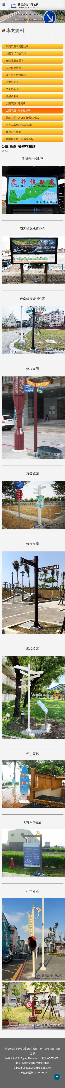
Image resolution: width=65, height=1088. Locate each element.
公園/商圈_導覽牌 (16, 103)
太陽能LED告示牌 (16, 53)
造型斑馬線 (12, 82)
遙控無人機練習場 (16, 75)
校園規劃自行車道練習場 (20, 139)
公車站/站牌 (12, 89)
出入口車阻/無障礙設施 (19, 124)
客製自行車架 (13, 132)
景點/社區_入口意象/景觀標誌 (22, 117)
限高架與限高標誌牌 (17, 46)
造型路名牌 (12, 96)
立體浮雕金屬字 (15, 60)
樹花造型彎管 (13, 67)
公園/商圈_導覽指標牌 (18, 110)
